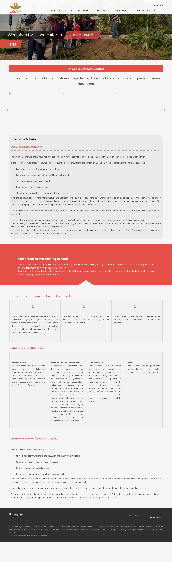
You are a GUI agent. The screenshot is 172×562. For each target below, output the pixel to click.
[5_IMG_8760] (139, 110)
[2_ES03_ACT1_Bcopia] (86, 110)
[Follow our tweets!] (145, 515)
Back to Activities (82, 35)
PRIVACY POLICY (156, 518)
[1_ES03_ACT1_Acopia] (33, 110)
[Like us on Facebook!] (141, 515)
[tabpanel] (86, 30)
